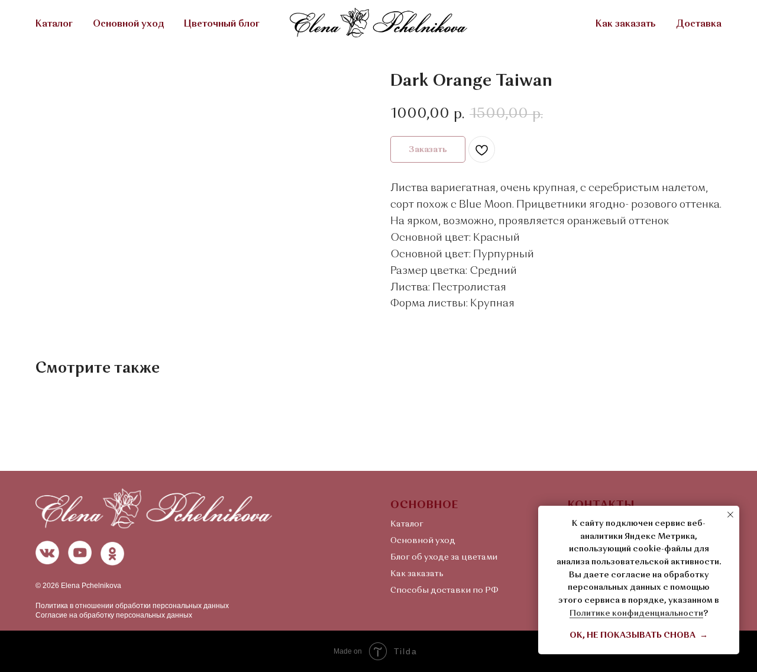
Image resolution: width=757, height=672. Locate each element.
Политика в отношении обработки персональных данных (132, 606)
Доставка (699, 24)
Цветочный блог (222, 24)
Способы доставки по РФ (444, 590)
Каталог (54, 24)
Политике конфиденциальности (636, 613)
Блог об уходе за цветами (443, 557)
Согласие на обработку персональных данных (113, 615)
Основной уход (128, 24)
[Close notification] (730, 515)
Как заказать (626, 24)
